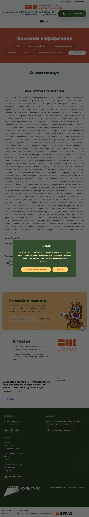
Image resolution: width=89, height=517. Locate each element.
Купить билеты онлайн (36, 269)
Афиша (60, 269)
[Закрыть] (74, 242)
